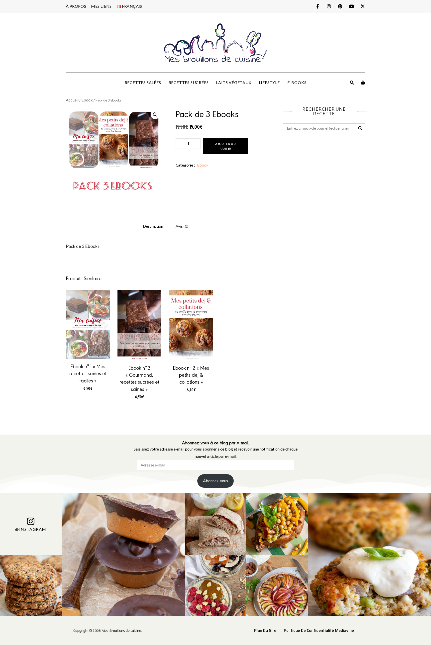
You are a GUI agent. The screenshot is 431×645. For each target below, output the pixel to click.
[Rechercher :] (324, 128)
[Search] (360, 128)
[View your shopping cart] (363, 83)
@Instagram (30, 529)
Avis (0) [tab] (182, 226)
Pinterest (340, 6)
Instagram (328, 6)
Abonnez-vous (215, 480)
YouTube (351, 6)
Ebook (87, 99)
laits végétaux (233, 82)
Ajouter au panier (225, 146)
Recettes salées (143, 82)
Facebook (317, 6)
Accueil (72, 99)
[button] (155, 114)
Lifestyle (269, 82)
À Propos (76, 6)
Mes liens (101, 6)
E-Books (297, 82)
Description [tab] (153, 226)
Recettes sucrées (189, 82)
